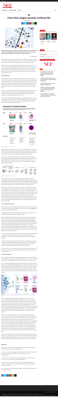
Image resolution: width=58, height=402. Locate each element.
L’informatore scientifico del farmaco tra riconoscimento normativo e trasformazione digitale (46, 73)
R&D (19, 10)
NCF (41, 69)
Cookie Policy (52, 392)
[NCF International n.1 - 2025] (54, 36)
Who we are (3, 0)
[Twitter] (25, 23)
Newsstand (42, 43)
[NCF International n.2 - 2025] (48, 36)
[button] (55, 10)
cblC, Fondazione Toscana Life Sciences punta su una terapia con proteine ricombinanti (48, 95)
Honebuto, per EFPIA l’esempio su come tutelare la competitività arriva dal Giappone (48, 79)
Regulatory (4, 10)
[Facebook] (22, 23)
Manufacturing (12, 10)
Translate (48, 56)
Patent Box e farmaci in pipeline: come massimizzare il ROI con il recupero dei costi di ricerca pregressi (47, 89)
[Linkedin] (28, 23)
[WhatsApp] (33, 23)
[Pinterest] (30, 23)
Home (2, 12)
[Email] (35, 23)
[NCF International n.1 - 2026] (42, 36)
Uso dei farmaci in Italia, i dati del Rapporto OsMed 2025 (47, 84)
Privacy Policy (47, 392)
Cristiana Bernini (27, 20)
